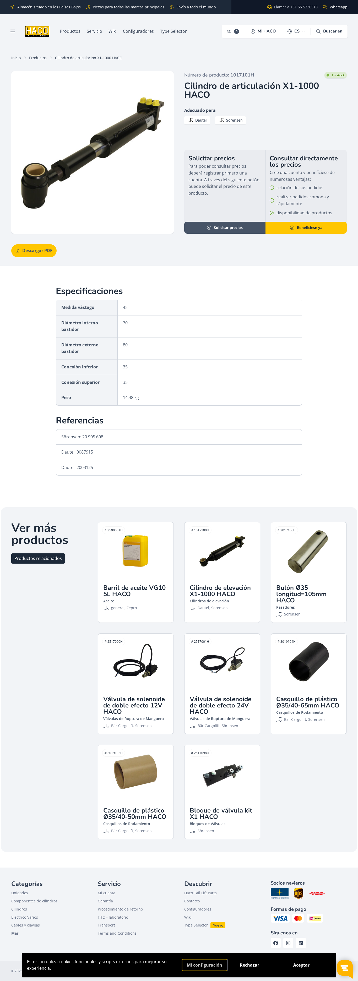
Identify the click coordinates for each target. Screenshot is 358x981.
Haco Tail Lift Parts (200, 892)
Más (15, 933)
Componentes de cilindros (34, 900)
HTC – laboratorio (113, 917)
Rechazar (249, 965)
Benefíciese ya (309, 227)
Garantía (105, 900)
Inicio (16, 57)
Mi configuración (204, 965)
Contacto (192, 900)
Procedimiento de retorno (120, 909)
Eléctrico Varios (24, 917)
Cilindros (19, 909)
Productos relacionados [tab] (38, 558)
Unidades (19, 892)
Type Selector (196, 925)
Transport (106, 925)
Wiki (188, 917)
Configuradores (197, 909)
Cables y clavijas (25, 925)
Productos (38, 57)
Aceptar (301, 965)
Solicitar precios (228, 227)
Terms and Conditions (117, 933)
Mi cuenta (106, 892)
